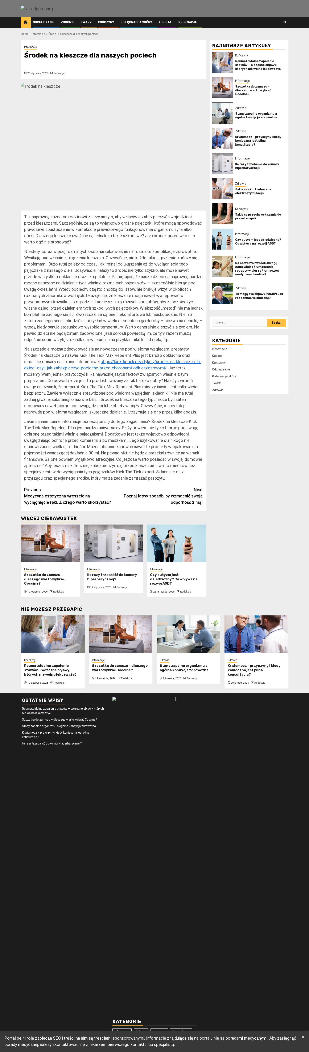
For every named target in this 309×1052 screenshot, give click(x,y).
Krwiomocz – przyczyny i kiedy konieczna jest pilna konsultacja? (258, 141)
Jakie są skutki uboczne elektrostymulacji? (253, 191)
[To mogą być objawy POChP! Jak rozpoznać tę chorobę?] (222, 293)
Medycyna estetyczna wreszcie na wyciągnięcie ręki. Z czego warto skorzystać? (67, 496)
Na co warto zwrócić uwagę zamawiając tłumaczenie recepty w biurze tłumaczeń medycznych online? (257, 268)
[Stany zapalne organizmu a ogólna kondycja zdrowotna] (222, 113)
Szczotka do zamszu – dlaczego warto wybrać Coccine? (44, 579)
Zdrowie (67, 22)
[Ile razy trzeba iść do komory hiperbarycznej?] (113, 543)
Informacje (187, 22)
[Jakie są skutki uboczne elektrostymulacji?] (222, 188)
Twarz (86, 22)
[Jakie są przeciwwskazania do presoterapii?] (222, 213)
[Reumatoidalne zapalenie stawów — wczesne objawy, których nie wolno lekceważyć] (222, 62)
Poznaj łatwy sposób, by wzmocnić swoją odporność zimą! (163, 496)
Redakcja (59, 73)
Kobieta (164, 22)
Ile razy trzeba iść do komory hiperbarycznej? (112, 577)
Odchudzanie (43, 22)
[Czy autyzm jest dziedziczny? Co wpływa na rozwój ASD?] (176, 543)
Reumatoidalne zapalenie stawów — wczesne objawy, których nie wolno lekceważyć (258, 65)
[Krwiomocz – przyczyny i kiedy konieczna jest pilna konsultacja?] (222, 138)
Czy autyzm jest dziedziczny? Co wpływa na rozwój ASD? (174, 579)
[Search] (285, 22)
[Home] (26, 23)
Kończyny (106, 22)
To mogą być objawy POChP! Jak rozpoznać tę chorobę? (259, 296)
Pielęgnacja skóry (136, 22)
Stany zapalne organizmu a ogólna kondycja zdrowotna (256, 115)
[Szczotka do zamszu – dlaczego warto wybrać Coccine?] (50, 543)
